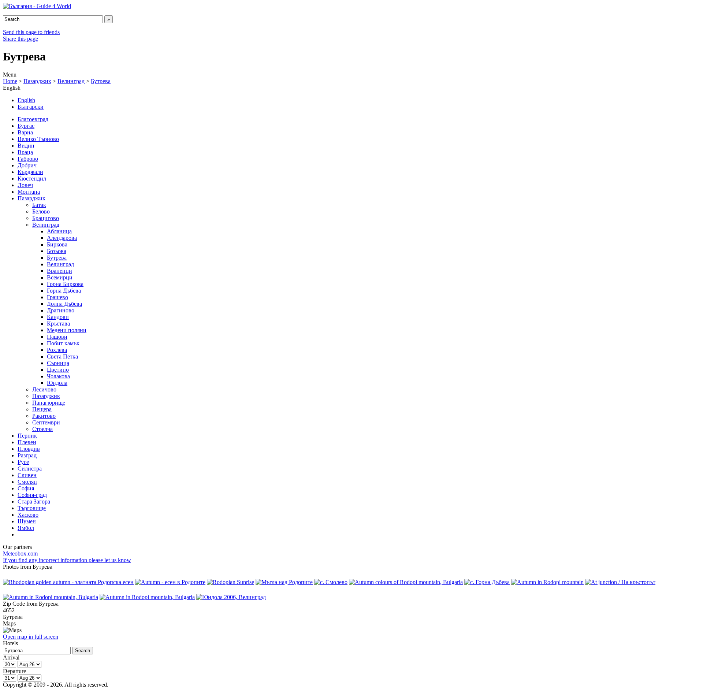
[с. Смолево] (330, 582)
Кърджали (30, 172)
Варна (25, 132)
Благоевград (33, 119)
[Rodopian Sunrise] (230, 582)
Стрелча (42, 429)
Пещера (42, 409)
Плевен (27, 442)
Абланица (59, 231)
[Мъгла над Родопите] (284, 582)
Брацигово (45, 218)
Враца (25, 152)
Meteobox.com (20, 553)
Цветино (58, 370)
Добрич (27, 165)
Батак (39, 205)
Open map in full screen (30, 637)
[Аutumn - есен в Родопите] (170, 582)
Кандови (58, 317)
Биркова (57, 244)
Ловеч (25, 185)
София (26, 488)
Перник (27, 435)
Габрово (28, 159)
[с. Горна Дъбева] (487, 582)
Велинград (71, 81)
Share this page (20, 39)
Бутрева (101, 81)
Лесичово (44, 389)
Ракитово (44, 416)
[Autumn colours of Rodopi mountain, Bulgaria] (406, 582)
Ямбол (26, 528)
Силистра (30, 468)
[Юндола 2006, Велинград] (231, 597)
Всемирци (59, 277)
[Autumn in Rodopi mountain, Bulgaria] (50, 597)
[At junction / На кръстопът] (620, 582)
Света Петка (62, 356)
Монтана (29, 192)
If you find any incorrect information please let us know (67, 560)
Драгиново (60, 310)
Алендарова (62, 238)
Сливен (27, 475)
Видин (26, 145)
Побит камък (63, 343)
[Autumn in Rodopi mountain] (547, 582)
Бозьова (56, 251)
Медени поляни (66, 330)
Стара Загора (34, 501)
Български (31, 107)
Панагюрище (48, 403)
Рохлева (57, 350)
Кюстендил (32, 178)
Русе (23, 462)
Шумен (27, 521)
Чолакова (58, 376)
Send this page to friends (31, 32)
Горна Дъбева (64, 290)
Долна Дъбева (64, 304)
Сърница (58, 363)
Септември (46, 422)
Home (10, 81)
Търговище (32, 508)
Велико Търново (38, 139)
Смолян (27, 482)
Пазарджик (37, 81)
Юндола (57, 383)
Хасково (28, 515)
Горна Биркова (65, 284)
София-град (32, 495)
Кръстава (58, 323)
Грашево (57, 297)
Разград (27, 455)
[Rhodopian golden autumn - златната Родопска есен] (68, 582)
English (26, 100)
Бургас (26, 126)
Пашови (57, 337)
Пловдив (29, 449)
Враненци (59, 271)
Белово (41, 211)
